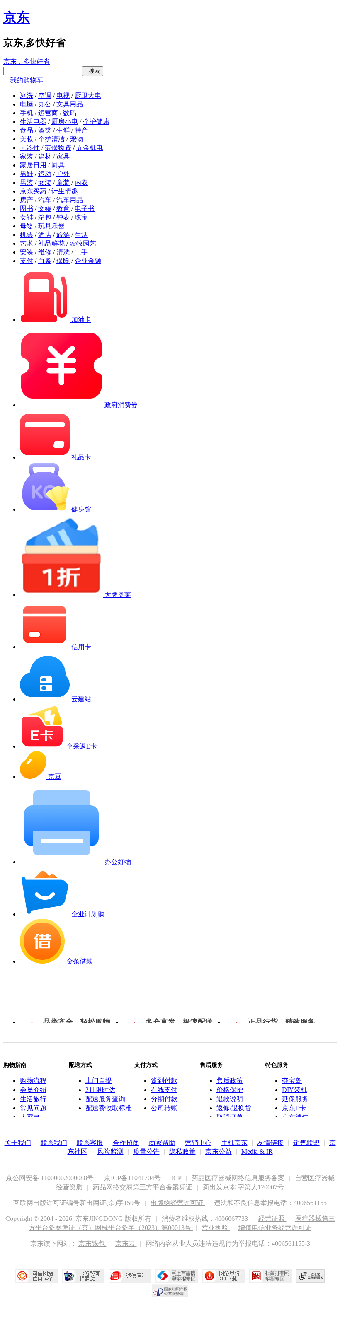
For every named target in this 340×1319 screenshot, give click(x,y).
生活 (81, 234)
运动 (44, 173)
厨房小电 (64, 121)
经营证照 (272, 1218)
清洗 (63, 252)
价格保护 (229, 1089)
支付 (26, 260)
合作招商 (126, 1142)
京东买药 (33, 191)
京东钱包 (92, 1243)
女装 (44, 182)
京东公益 (218, 1151)
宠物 (76, 139)
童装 (63, 182)
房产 (26, 199)
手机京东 (234, 1142)
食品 (26, 130)
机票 (26, 234)
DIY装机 (294, 1089)
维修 (44, 252)
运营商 (48, 112)
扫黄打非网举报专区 (270, 1276)
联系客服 (90, 1142)
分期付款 (164, 1098)
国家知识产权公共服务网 (170, 1290)
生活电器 (33, 121)
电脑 (26, 104)
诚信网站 (130, 1276)
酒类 (44, 130)
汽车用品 (69, 199)
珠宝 (81, 217)
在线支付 (164, 1089)
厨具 (58, 165)
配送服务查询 (105, 1098)
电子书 (85, 208)
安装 (26, 252)
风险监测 (110, 1151)
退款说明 (229, 1098)
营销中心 (198, 1142)
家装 (26, 156)
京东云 (126, 1243)
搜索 (92, 71)
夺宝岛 (292, 1080)
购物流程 (33, 1080)
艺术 (26, 243)
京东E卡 (294, 1107)
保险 (63, 260)
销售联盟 (306, 1142)
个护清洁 (51, 139)
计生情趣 (64, 191)
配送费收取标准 (108, 1107)
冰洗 (26, 95)
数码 (69, 112)
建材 (44, 156)
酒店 (44, 234)
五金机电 (89, 147)
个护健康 (96, 121)
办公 (44, 104)
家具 (63, 156)
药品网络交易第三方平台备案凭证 (143, 1187)
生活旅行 (33, 1098)
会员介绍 (33, 1089)
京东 (16, 17)
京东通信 (295, 1117)
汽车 (44, 199)
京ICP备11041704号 (133, 1177)
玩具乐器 (51, 225)
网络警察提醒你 (83, 1276)
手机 (26, 112)
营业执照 (216, 1227)
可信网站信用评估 (36, 1276)
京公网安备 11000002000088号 (50, 1177)
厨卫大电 (88, 95)
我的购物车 (26, 80)
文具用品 (69, 104)
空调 (44, 95)
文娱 (44, 208)
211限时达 (100, 1089)
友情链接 (270, 1142)
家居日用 (33, 165)
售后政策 (229, 1080)
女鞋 (26, 217)
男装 (26, 182)
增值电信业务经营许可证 (274, 1227)
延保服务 (295, 1098)
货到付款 (164, 1080)
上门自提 (98, 1080)
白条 (44, 260)
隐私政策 (182, 1151)
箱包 (44, 217)
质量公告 (146, 1151)
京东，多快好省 (26, 61)
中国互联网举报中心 (176, 1276)
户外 (63, 173)
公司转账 (164, 1107)
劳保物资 (58, 147)
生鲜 (63, 130)
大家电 (30, 1117)
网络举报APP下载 (223, 1276)
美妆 (26, 139)
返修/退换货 (233, 1107)
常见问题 (33, 1107)
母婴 (26, 225)
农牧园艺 (83, 243)
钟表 (63, 217)
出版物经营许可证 (178, 1202)
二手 (81, 252)
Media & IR (257, 1151)
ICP (177, 1177)
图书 (26, 208)
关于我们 (18, 1142)
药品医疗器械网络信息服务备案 (239, 1177)
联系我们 (54, 1142)
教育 (63, 208)
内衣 (81, 182)
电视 (63, 95)
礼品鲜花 (51, 243)
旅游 (63, 234)
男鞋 (26, 173)
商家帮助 (162, 1142)
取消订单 (229, 1117)
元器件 (30, 147)
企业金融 (88, 260)
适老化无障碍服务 (310, 1276)
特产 (81, 130)
